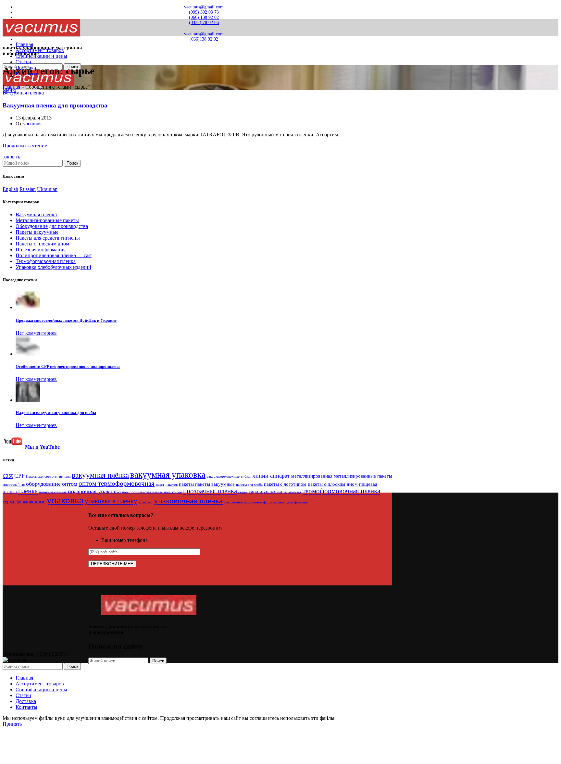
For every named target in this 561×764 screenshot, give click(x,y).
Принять (12, 724)
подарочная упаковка (94, 491)
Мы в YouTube (42, 447)
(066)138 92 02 (204, 39)
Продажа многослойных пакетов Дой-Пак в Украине (66, 320)
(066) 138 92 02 (204, 17)
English (10, 189)
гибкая (246, 476)
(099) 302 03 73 (204, 12)
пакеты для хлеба (249, 484)
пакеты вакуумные (215, 484)
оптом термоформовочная (117, 483)
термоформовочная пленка (341, 491)
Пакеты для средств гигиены (48, 238)
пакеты (186, 484)
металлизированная (311, 476)
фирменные (253, 502)
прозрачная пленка (210, 491)
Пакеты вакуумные (37, 232)
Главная (11, 87)
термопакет (292, 492)
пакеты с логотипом (285, 484)
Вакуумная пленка (23, 92)
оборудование (43, 484)
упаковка (65, 500)
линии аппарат (271, 475)
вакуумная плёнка (100, 475)
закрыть (11, 156)
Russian (27, 189)
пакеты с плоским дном (333, 484)
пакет (160, 484)
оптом (69, 484)
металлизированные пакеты (363, 476)
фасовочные (233, 502)
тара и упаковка (265, 491)
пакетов (172, 484)
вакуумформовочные (223, 476)
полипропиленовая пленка (142, 492)
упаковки (146, 502)
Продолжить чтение (25, 145)
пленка (28, 491)
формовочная (273, 502)
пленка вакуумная (53, 492)
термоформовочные (24, 501)
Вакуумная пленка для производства (55, 105)
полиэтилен (173, 492)
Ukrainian (47, 189)
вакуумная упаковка (168, 475)
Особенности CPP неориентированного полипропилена (68, 366)
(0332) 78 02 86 (204, 22)
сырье (242, 492)
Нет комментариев (36, 333)
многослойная (14, 484)
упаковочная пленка (188, 500)
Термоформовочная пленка (46, 261)
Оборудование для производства (52, 226)
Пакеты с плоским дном (42, 243)
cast (8, 475)
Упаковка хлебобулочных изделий (53, 267)
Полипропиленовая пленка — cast (54, 255)
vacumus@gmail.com (204, 7)
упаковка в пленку (111, 501)
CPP (19, 475)
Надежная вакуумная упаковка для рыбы (56, 412)
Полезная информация (41, 249)
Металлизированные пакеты (47, 220)
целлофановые (297, 502)
